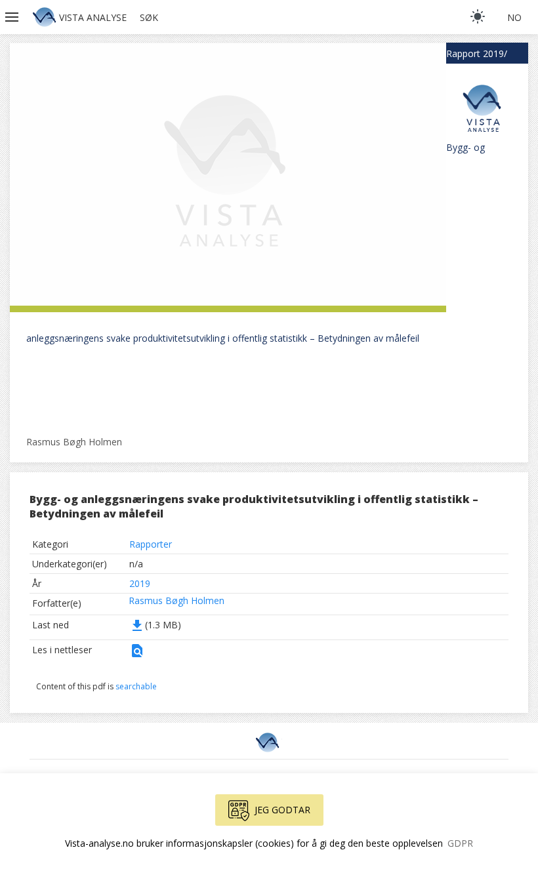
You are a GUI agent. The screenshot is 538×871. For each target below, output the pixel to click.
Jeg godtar (282, 809)
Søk (149, 17)
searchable (136, 686)
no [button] (514, 17)
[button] (13, 17)
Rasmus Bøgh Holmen (176, 600)
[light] (478, 16)
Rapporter (150, 544)
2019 (139, 583)
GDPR (460, 843)
